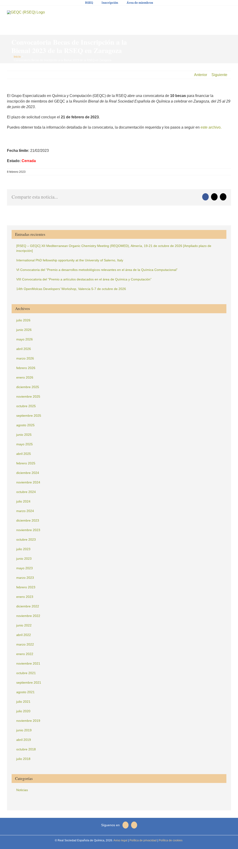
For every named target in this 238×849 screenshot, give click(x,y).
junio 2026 (24, 330)
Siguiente (219, 75)
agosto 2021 (25, 692)
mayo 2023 (24, 568)
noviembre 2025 (28, 396)
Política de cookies (170, 840)
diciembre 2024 (27, 473)
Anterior (200, 75)
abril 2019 (23, 740)
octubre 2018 (26, 749)
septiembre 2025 (28, 415)
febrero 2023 (25, 587)
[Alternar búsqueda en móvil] (221, 14)
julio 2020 (23, 711)
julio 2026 (23, 320)
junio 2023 (24, 558)
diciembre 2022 (27, 606)
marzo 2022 (25, 644)
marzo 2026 (25, 358)
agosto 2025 (25, 425)
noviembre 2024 (28, 482)
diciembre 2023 (27, 520)
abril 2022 (23, 635)
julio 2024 (23, 501)
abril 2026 (23, 349)
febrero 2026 (25, 368)
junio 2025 (24, 434)
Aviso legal (120, 840)
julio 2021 (23, 701)
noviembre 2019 (28, 720)
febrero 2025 (25, 463)
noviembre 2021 (28, 663)
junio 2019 (24, 730)
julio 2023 (23, 549)
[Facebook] (125, 825)
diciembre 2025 (27, 387)
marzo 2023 (25, 577)
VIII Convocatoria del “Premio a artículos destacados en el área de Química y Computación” (84, 279)
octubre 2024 (26, 492)
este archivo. (211, 127)
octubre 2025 (26, 406)
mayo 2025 (24, 444)
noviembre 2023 (28, 530)
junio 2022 (24, 625)
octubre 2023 (26, 539)
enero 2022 (24, 654)
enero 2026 (24, 377)
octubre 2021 (26, 673)
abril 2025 (23, 454)
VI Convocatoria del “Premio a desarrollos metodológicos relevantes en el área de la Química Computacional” (97, 270)
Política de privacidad (143, 840)
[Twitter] (134, 825)
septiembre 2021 (28, 682)
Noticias (22, 790)
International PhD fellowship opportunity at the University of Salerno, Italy (69, 260)
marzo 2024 (25, 511)
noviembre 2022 (28, 616)
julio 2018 (23, 759)
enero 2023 (24, 597)
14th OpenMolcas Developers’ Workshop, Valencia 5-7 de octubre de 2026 (71, 289)
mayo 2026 (24, 339)
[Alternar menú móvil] (229, 14)
